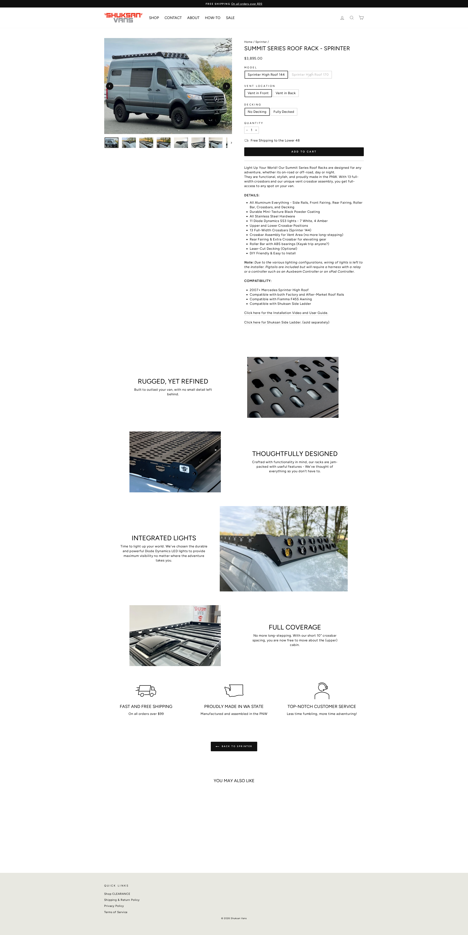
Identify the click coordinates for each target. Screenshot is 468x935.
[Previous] (109, 86)
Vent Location (259, 86)
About (193, 18)
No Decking (257, 112)
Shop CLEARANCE (117, 894)
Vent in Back (286, 93)
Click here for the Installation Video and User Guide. (286, 313)
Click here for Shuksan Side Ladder (272, 322)
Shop (154, 18)
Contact (173, 18)
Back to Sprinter (236, 746)
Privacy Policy (114, 906)
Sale (230, 18)
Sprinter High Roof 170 (310, 75)
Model (250, 67)
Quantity (254, 123)
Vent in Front (258, 93)
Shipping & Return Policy (122, 900)
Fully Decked (283, 112)
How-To (212, 18)
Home (248, 42)
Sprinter (261, 42)
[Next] (226, 86)
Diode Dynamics (158, 551)
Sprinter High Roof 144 (266, 75)
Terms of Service (115, 912)
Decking (252, 104)
